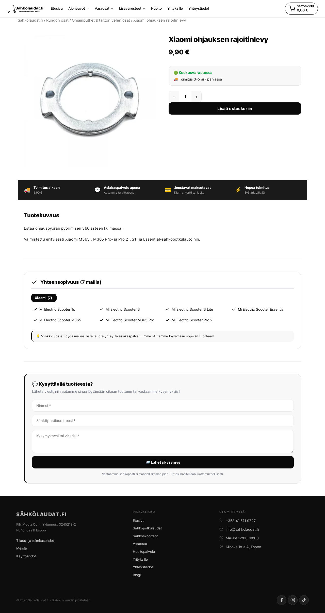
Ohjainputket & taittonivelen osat (101, 20)
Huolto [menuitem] (156, 8)
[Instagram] (293, 600)
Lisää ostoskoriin (234, 108)
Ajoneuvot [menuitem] (76, 8)
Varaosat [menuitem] (102, 8)
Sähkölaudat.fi (30, 20)
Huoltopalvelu (144, 551)
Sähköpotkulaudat (147, 528)
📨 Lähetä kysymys (163, 462)
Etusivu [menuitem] (57, 8)
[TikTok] (304, 600)
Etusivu (138, 520)
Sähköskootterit (145, 536)
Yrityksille (140, 559)
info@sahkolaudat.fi (242, 529)
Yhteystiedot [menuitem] (198, 8)
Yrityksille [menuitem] (175, 8)
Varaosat (140, 544)
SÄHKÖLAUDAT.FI (41, 514)
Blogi (137, 575)
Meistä (21, 548)
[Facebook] (281, 600)
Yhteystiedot (143, 567)
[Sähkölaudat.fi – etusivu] (25, 8)
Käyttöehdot (26, 556)
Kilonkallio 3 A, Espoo (243, 547)
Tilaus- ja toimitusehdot (35, 541)
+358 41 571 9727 (241, 520)
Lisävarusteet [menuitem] (130, 8)
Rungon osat (57, 20)
